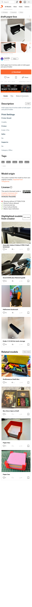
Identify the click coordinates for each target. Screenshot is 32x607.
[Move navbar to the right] (30, 6)
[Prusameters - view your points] (20, 2)
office (8, 162)
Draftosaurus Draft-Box (11, 379)
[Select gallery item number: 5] (18, 242)
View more (26, 217)
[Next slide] (29, 47)
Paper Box (6, 443)
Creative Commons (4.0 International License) (9, 194)
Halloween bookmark (10, 309)
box (3, 162)
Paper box (6, 474)
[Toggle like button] (4, 249)
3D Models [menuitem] (8, 6)
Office (21, 12)
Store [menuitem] (15, 6)
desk (20, 162)
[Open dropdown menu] (29, 16)
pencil (27, 162)
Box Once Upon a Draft (11, 411)
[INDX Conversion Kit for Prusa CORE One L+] (16, 88)
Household (13, 12)
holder (15, 162)
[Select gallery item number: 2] (14, 242)
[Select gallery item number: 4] (17, 242)
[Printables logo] (2, 6)
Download (17, 72)
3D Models (5, 12)
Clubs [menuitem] (20, 6)
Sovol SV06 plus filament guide (14, 278)
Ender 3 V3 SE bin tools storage (14, 341)
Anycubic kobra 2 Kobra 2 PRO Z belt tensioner (16, 246)
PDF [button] (28, 103)
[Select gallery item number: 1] (13, 242)
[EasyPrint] (17, 2)
